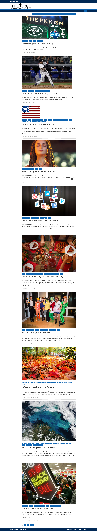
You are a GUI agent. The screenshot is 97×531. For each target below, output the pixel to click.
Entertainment (14, 11)
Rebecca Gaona (36, 520)
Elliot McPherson (34, 136)
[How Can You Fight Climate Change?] (49, 421)
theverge (32, 52)
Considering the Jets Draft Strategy (38, 44)
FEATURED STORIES (56, 120)
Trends (38, 41)
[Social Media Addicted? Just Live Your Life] (49, 201)
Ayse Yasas (33, 231)
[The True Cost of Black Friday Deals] (49, 483)
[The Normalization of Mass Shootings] (49, 112)
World (42, 445)
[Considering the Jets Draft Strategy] (49, 27)
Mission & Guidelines (53, 11)
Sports (30, 11)
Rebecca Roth (35, 397)
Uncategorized (36, 445)
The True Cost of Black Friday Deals (37, 509)
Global (50, 443)
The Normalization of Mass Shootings (38, 124)
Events (45, 120)
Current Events (35, 120)
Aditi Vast (33, 182)
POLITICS (31, 121)
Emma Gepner (36, 343)
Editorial (41, 120)
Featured (50, 120)
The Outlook (64, 11)
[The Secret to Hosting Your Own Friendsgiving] (49, 253)
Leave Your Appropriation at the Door (38, 171)
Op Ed (23, 121)
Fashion (32, 330)
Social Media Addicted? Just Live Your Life (41, 221)
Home (67, 120)
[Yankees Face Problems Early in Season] (49, 72)
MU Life (53, 273)
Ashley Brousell (36, 459)
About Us (44, 11)
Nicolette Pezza (36, 288)
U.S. (42, 41)
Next (32, 525)
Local (70, 120)
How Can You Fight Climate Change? (38, 448)
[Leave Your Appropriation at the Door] (49, 153)
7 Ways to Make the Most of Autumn (38, 387)
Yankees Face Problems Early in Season (39, 93)
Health (63, 120)
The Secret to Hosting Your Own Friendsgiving (42, 276)
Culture (23, 11)
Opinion (37, 11)
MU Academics (63, 443)
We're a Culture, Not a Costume (36, 333)
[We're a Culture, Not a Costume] (49, 310)
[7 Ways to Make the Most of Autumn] (49, 363)
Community (24, 90)
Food (45, 273)
